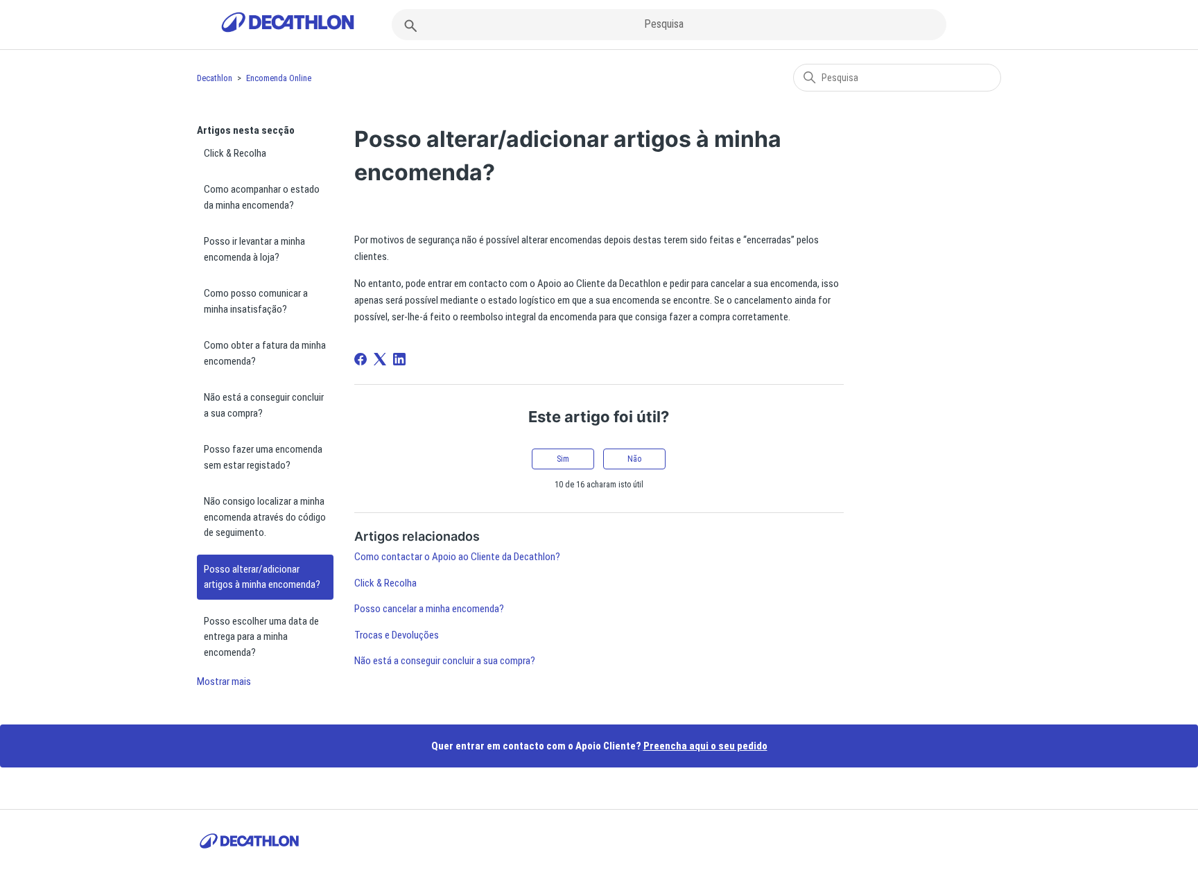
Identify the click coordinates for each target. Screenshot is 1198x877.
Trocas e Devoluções (396, 635)
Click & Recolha (235, 153)
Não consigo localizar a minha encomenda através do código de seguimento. (265, 517)
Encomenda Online (278, 78)
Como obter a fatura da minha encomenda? (265, 353)
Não (634, 459)
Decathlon (214, 78)
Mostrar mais (224, 681)
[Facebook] (360, 359)
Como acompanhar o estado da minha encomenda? (262, 197)
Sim (563, 459)
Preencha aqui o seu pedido (705, 746)
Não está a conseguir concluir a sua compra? (264, 405)
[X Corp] (380, 359)
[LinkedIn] (399, 359)
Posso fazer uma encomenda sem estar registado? (263, 457)
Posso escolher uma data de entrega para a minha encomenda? (261, 637)
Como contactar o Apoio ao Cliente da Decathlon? (457, 556)
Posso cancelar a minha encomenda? (429, 608)
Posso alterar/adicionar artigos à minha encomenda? (262, 577)
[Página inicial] (288, 24)
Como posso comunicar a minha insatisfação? (256, 301)
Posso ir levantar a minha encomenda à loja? (254, 249)
